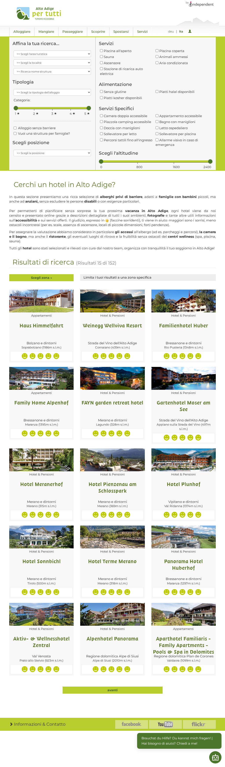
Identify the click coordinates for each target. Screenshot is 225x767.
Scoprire (98, 31)
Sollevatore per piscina (177, 134)
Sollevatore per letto (119, 134)
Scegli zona (40, 278)
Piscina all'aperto (117, 51)
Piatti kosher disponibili (122, 98)
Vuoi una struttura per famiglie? (44, 133)
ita (181, 31)
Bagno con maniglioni (176, 122)
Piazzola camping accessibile (127, 122)
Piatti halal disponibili (176, 92)
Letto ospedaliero (173, 128)
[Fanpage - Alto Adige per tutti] (131, 724)
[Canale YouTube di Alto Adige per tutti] (165, 724)
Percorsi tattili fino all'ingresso (127, 140)
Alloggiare (21, 31)
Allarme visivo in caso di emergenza (177, 142)
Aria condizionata (173, 63)
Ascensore (111, 63)
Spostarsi (121, 31)
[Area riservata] (190, 31)
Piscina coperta (171, 51)
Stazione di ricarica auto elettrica (121, 71)
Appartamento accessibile (180, 116)
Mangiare (46, 31)
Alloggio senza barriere (37, 128)
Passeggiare (72, 31)
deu (171, 31)
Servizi (142, 31)
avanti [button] (112, 690)
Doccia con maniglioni (121, 128)
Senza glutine (114, 92)
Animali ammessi (173, 57)
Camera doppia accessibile (125, 116)
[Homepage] (40, 13)
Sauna (108, 57)
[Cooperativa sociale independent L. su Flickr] (199, 724)
